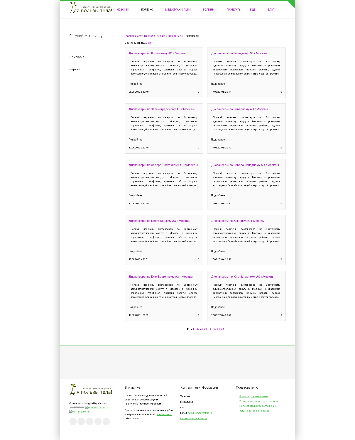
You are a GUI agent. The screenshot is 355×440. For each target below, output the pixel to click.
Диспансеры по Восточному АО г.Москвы (157, 53)
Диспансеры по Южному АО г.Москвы (238, 221)
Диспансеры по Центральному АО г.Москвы (159, 221)
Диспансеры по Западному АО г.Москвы (239, 53)
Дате (148, 42)
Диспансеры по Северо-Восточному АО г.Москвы (163, 165)
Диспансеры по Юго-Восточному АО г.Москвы (161, 276)
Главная (130, 35)
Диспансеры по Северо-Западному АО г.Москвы (245, 165)
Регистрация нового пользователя (259, 401)
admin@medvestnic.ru (200, 413)
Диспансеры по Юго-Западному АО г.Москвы (242, 276)
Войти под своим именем (253, 396)
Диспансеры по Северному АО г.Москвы (239, 109)
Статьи (141, 35)
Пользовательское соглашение (257, 406)
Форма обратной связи (193, 418)
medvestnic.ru (164, 414)
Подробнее (135, 83)
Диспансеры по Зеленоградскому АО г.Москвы (162, 109)
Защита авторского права (254, 410)
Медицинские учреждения (164, 35)
